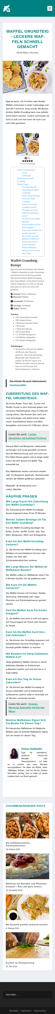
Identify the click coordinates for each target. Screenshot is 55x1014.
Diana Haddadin (31, 748)
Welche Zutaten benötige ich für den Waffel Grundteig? (31, 199)
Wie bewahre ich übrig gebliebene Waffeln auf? (30, 237)
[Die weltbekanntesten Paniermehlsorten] (27, 825)
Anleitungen (26, 176)
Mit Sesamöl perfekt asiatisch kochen (27, 924)
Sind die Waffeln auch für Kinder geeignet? (31, 226)
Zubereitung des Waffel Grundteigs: (25, 179)
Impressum (26, 1010)
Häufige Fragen (22, 184)
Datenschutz (40, 1010)
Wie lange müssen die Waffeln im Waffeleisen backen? (30, 213)
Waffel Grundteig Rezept (26, 170)
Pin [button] (28, 158)
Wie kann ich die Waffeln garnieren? (31, 220)
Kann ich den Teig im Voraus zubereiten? (29, 243)
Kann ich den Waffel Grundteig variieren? (29, 205)
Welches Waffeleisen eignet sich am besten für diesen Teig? (31, 250)
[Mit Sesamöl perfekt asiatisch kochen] (27, 907)
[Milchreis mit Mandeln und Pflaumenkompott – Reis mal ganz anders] (27, 866)
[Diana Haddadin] (14, 759)
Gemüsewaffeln (18, 385)
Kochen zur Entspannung (20, 963)
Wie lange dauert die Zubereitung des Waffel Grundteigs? (30, 190)
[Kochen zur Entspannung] (27, 945)
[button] (23, 161)
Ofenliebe (34, 52)
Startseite (13, 1010)
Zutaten (24, 173)
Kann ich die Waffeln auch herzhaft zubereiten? (31, 231)
